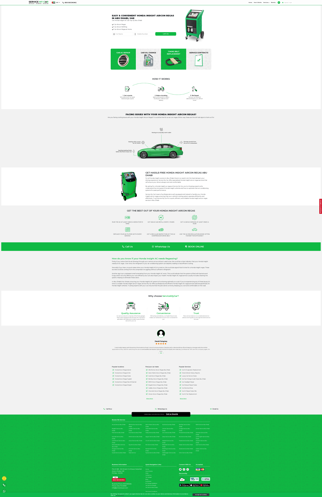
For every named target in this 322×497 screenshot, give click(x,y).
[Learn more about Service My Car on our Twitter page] (180, 469)
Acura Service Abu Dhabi (118, 424)
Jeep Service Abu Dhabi (168, 436)
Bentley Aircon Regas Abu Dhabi (158, 379)
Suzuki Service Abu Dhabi (119, 452)
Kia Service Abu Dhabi (185, 436)
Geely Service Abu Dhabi (152, 432)
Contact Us (148, 475)
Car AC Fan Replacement (189, 394)
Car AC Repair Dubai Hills (189, 391)
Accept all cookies (201, 494)
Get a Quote (172, 414)
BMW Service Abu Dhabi (202, 424)
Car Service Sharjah (150, 485)
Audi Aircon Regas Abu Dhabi (157, 376)
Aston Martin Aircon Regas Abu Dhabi (159, 373)
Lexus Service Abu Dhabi (135, 440)
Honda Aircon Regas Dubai (123, 376)
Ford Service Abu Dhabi (135, 432)
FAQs (146, 473)
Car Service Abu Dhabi (151, 487)
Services (266, 2)
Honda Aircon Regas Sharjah (123, 385)
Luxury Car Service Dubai (189, 376)
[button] (159, 353)
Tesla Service (132, 452)
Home (251, 2)
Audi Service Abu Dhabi (168, 424)
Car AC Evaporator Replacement (191, 370)
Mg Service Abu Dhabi (135, 444)
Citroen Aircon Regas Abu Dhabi (157, 394)
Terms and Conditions (151, 491)
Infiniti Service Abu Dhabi (135, 436)
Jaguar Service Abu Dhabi (152, 436)
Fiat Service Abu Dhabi (118, 432)
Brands (273, 2)
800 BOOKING (119, 479)
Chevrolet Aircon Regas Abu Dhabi (158, 391)
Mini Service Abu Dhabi (151, 444)
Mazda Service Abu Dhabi (186, 440)
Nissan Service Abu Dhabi (186, 444)
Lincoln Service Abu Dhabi (152, 440)
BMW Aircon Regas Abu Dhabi (157, 382)
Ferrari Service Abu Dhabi (203, 428)
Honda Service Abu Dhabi (186, 432)
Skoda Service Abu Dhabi (186, 448)
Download (148, 481)
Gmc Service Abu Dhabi (168, 432)
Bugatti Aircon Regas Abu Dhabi (157, 385)
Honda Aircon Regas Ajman (123, 370)
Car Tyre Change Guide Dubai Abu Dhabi (194, 379)
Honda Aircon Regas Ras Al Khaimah (125, 382)
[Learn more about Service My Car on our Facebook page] (184, 469)
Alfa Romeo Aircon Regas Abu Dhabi (159, 370)
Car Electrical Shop (187, 388)
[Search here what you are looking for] (279, 2)
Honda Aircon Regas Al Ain (123, 373)
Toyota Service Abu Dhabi (152, 452)
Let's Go (166, 34)
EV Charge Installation (151, 483)
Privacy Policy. (120, 495)
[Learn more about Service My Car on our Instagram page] (187, 469)
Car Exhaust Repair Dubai (189, 385)
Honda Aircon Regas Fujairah (123, 379)
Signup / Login (288, 2)
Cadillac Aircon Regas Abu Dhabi (157, 388)
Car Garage (148, 477)
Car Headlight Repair (188, 382)
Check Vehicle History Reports (191, 373)
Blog (146, 479)
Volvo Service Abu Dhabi (185, 452)
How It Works (258, 2)
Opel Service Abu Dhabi (202, 444)
